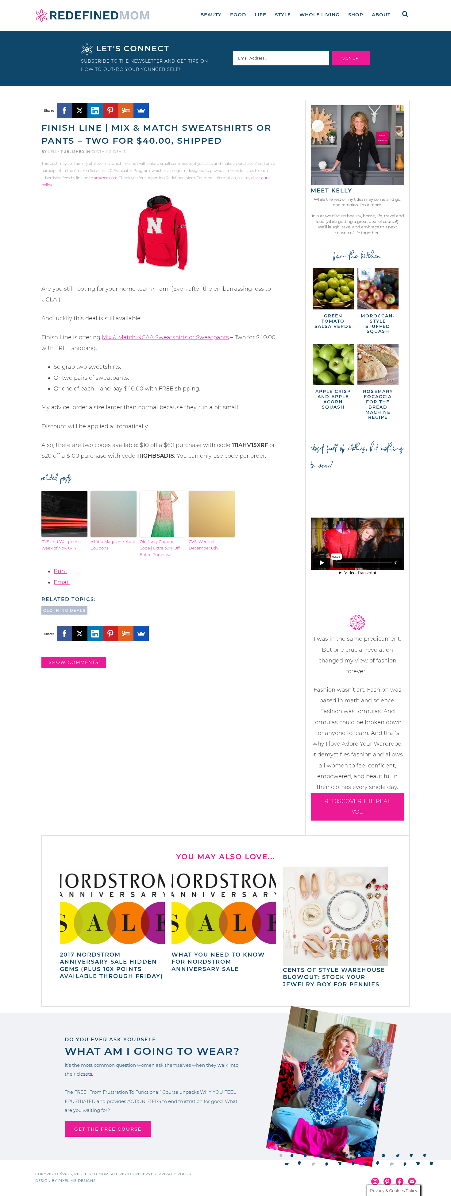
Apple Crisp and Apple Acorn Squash (333, 399)
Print (60, 571)
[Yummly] (125, 110)
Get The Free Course (107, 1129)
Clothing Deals (108, 152)
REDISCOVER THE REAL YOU (357, 806)
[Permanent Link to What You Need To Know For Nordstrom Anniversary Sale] (224, 947)
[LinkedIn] (95, 110)
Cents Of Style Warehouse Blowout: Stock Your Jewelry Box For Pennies (334, 977)
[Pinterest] (110, 110)
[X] (79, 110)
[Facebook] (64, 110)
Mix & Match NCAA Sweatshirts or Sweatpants (165, 337)
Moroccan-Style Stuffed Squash (378, 323)
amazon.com (106, 178)
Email (62, 582)
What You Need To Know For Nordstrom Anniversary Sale (218, 962)
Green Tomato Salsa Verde (333, 321)
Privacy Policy (175, 1174)
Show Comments (74, 662)
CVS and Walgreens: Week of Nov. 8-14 (61, 544)
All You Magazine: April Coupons (113, 544)
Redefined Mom (92, 15)
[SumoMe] (141, 110)
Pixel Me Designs (77, 1181)
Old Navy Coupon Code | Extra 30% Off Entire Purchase (159, 548)
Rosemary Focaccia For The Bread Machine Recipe (378, 404)
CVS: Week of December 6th (203, 544)
